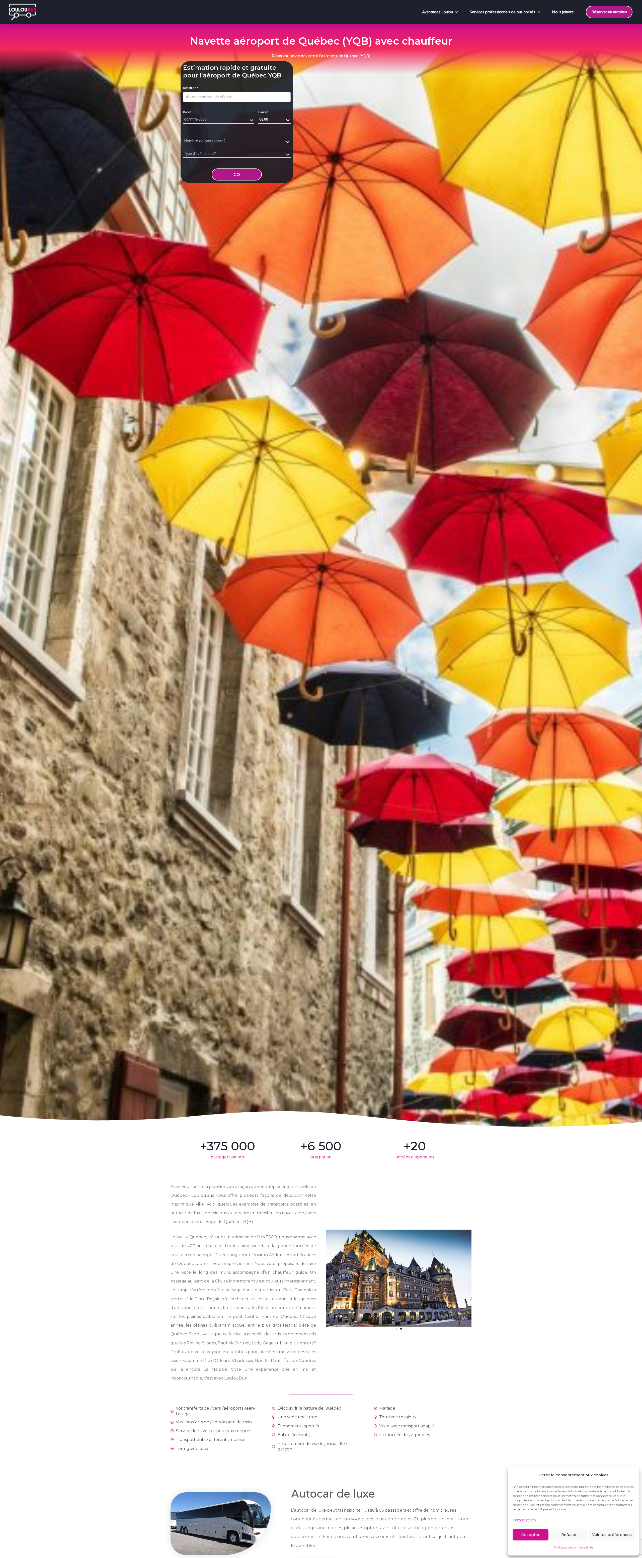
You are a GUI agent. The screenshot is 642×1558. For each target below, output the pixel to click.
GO (236, 174)
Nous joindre (563, 12)
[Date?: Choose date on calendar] (185, 127)
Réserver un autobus (609, 12)
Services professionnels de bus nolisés (502, 12)
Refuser (569, 1534)
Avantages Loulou (437, 12)
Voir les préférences (612, 1534)
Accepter (530, 1534)
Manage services (524, 1520)
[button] (332, 1278)
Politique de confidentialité (573, 1547)
